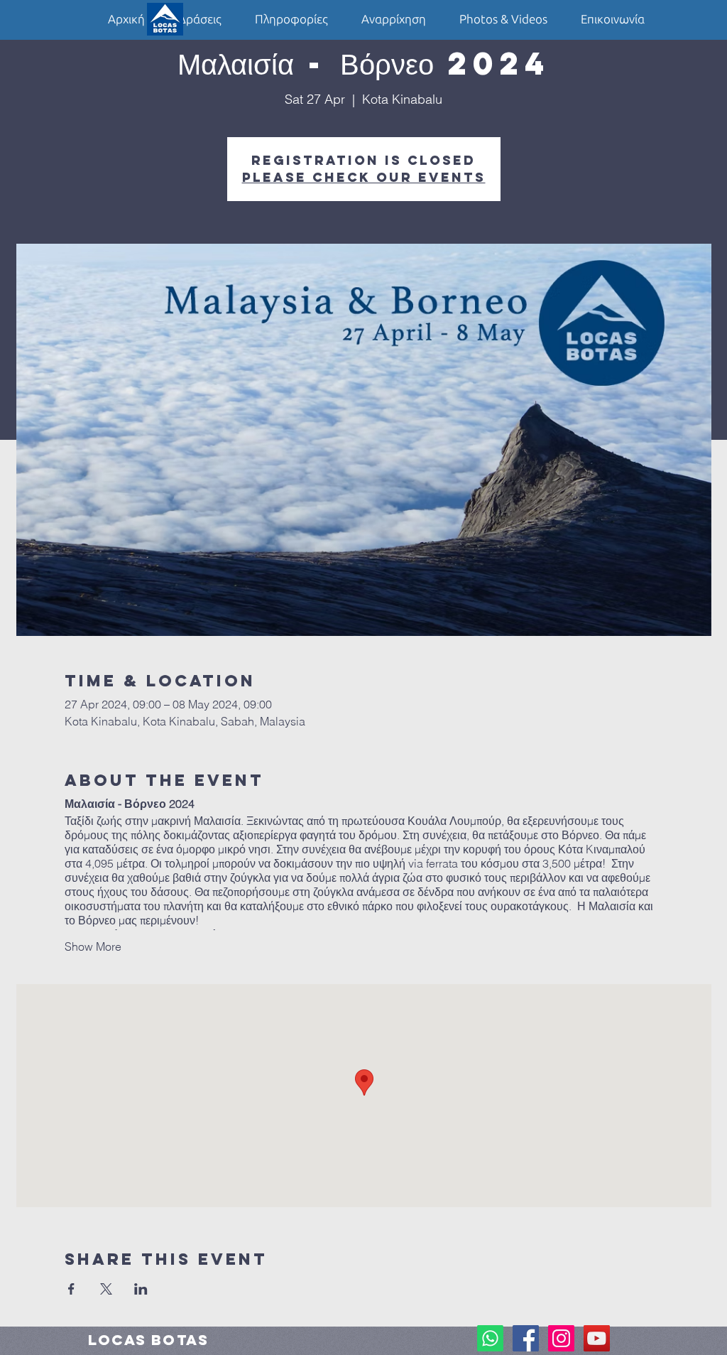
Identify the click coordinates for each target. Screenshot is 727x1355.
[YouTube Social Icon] (597, 1338)
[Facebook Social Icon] (526, 1338)
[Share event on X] (106, 1289)
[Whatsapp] (490, 1338)
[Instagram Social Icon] (561, 1338)
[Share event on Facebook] (71, 1289)
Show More (93, 946)
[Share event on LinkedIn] (141, 1289)
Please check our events (364, 177)
